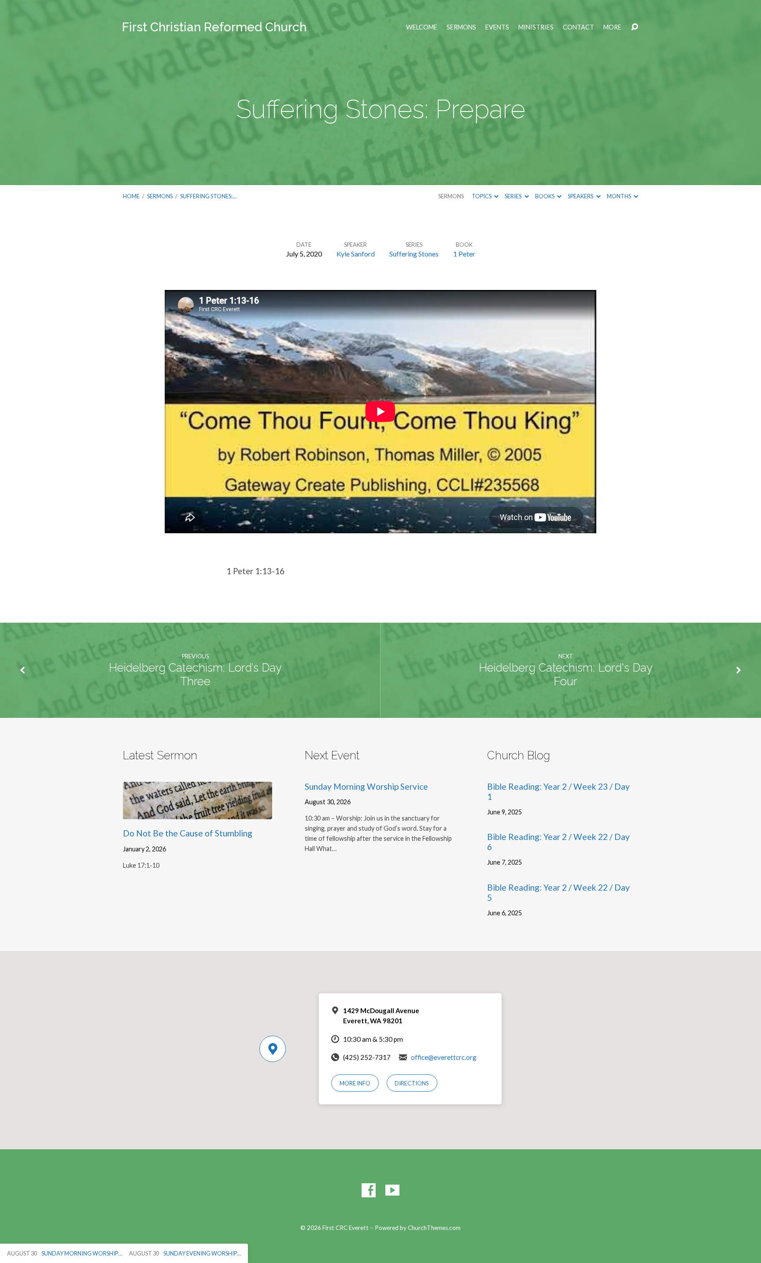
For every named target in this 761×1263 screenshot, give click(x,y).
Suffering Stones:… (208, 196)
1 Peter (464, 253)
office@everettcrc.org (444, 1057)
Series (513, 196)
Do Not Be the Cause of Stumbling (187, 833)
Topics (482, 196)
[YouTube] (392, 1190)
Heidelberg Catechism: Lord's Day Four (566, 674)
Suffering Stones (414, 253)
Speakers (581, 196)
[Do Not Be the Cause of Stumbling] (197, 812)
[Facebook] (369, 1190)
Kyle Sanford (355, 253)
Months (619, 196)
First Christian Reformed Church (214, 27)
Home (131, 196)
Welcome (421, 27)
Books (545, 196)
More (612, 27)
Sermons (461, 27)
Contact (578, 27)
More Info (355, 1083)
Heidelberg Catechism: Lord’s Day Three (195, 674)
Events (497, 27)
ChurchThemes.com (434, 1227)
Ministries (536, 27)
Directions (412, 1083)
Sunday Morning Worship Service (366, 786)
